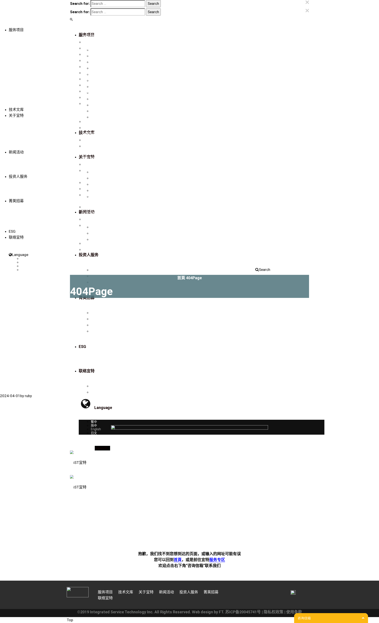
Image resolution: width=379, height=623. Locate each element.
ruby (28, 396)
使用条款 (294, 612)
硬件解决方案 (92, 97)
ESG (12, 231)
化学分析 (89, 79)
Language (20, 254)
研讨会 (87, 170)
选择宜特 (89, 207)
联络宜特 (89, 146)
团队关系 (89, 140)
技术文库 (16, 109)
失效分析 (89, 54)
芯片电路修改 (92, 42)
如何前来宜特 (92, 219)
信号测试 (89, 60)
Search (264, 269)
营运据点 (89, 249)
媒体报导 (89, 164)
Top (70, 620)
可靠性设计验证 (94, 73)
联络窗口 (89, 243)
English (26, 266)
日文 (24, 270)
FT (221, 612)
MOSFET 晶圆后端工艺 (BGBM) (104, 103)
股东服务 (89, 195)
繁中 (24, 258)
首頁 (181, 277)
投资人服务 (18, 176)
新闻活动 (16, 152)
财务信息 (89, 182)
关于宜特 (16, 115)
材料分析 (89, 66)
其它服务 (89, 91)
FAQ (86, 225)
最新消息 (89, 158)
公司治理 (89, 189)
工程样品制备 (92, 48)
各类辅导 (89, 85)
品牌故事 (89, 121)
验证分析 (89, 36)
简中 (24, 262)
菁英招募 (16, 201)
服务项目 (16, 30)
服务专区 (217, 559)
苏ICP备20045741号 (243, 612)
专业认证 (89, 128)
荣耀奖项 (89, 134)
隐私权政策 (273, 612)
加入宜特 (89, 213)
